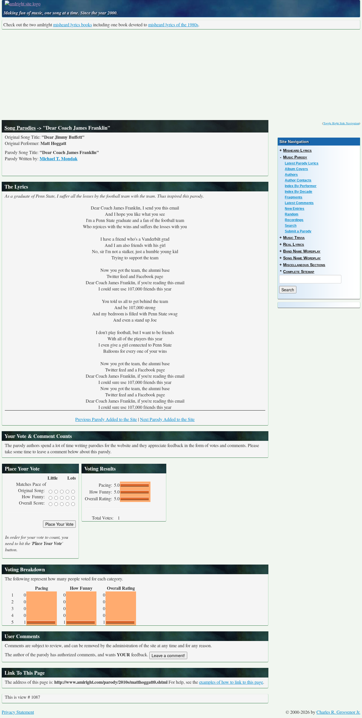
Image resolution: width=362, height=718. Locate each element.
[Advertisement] (181, 74)
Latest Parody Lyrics (301, 163)
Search (290, 226)
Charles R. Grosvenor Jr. (338, 712)
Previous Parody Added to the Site (106, 419)
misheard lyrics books (72, 24)
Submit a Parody (298, 231)
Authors (291, 175)
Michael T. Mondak (58, 158)
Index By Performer (300, 186)
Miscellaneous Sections (304, 264)
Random (291, 214)
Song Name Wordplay (302, 258)
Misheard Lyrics (297, 150)
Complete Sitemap (298, 271)
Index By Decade (298, 192)
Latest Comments (299, 203)
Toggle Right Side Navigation (341, 123)
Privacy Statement (18, 712)
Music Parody (295, 157)
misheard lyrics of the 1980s (173, 24)
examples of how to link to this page (231, 682)
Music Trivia (294, 237)
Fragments (293, 197)
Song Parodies (20, 127)
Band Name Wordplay (301, 251)
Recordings (294, 220)
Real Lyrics (293, 244)
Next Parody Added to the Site (167, 419)
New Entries (294, 209)
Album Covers (296, 169)
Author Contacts (298, 180)
